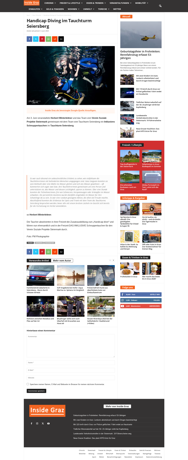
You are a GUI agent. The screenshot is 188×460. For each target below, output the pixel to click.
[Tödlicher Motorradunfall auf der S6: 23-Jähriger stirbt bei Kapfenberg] (127, 106)
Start (28, 15)
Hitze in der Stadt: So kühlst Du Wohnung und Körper (129, 246)
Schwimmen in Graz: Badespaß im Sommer (151, 165)
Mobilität (140, 3)
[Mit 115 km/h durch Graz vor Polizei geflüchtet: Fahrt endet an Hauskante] (127, 93)
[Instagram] (38, 424)
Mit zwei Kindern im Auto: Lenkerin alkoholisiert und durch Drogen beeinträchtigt (148, 78)
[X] (36, 39)
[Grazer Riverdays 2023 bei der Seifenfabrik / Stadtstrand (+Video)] (101, 306)
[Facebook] (29, 39)
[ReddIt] (55, 39)
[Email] (61, 39)
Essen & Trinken (94, 3)
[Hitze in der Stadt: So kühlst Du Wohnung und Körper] (130, 236)
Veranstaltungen (119, 3)
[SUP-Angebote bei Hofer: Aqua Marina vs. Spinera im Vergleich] (71, 275)
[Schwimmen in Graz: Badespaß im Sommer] (152, 156)
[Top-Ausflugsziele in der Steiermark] (130, 156)
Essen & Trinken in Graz (135, 257)
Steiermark (91, 450)
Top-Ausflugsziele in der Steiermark (128, 165)
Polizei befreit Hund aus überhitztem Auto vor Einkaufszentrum (97, 290)
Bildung (91, 454)
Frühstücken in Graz (128, 276)
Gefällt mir (155, 294)
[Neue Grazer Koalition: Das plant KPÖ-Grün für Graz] (127, 132)
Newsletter (128, 457)
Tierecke (102, 9)
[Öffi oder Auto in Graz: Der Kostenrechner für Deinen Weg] (151, 236)
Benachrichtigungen (114, 457)
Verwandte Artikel (39, 260)
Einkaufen (34, 9)
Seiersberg (39, 243)
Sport (94, 457)
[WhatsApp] (48, 39)
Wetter (117, 9)
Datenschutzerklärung (154, 457)
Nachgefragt (147, 454)
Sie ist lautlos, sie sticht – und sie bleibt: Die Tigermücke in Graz (151, 220)
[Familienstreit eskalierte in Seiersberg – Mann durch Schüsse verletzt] (40, 275)
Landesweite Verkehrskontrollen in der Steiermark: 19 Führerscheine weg (148, 119)
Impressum (139, 457)
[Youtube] (48, 424)
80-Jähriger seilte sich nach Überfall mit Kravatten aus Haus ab (68, 321)
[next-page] (113, 260)
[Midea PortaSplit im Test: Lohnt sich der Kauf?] (152, 177)
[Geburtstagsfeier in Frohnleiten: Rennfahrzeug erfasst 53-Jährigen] (141, 34)
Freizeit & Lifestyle (70, 3)
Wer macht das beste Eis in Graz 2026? (151, 277)
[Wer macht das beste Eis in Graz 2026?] (151, 268)
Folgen (157, 300)
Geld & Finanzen (55, 9)
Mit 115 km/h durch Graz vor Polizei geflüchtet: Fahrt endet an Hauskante (148, 91)
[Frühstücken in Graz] (130, 268)
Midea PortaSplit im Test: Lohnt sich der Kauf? (150, 187)
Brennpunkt (120, 454)
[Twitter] (43, 424)
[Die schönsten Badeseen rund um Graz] (130, 177)
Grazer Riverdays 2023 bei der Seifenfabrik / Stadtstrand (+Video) (99, 321)
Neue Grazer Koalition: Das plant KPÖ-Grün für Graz (147, 129)
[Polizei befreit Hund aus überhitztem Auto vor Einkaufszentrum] (101, 275)
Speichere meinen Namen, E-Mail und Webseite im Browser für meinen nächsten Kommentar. (67, 384)
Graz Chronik (36, 15)
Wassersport (49, 243)
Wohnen (72, 9)
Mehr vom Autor (62, 260)
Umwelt (87, 9)
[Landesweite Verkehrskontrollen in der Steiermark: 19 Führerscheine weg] (127, 119)
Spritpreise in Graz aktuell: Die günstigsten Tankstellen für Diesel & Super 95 (129, 221)
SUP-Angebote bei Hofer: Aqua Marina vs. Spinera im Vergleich (70, 288)
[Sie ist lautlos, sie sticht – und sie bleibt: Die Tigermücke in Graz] (151, 209)
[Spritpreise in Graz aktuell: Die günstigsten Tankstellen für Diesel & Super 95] (130, 209)
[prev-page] (110, 260)
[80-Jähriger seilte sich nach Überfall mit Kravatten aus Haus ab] (71, 306)
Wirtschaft (109, 454)
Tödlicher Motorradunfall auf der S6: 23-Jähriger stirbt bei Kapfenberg (148, 104)
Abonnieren (154, 306)
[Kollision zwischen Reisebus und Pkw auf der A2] (40, 306)
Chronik (48, 3)
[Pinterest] (42, 39)
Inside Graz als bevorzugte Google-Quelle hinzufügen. (70, 110)
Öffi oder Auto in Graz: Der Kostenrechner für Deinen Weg (151, 246)
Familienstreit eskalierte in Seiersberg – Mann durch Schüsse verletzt (38, 290)
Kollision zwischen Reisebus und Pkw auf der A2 (40, 319)
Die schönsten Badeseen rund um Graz (128, 187)
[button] (160, 6)
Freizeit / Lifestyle (132, 144)
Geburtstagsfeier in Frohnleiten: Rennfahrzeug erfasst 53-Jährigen (140, 55)
